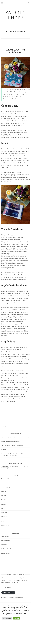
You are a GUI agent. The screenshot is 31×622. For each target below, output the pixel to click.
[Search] (28, 425)
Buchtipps (4, 544)
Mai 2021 (3, 504)
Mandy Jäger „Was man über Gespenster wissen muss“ (15, 437)
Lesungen (3, 449)
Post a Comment (27, 46)
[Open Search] (29, 2)
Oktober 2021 (4, 483)
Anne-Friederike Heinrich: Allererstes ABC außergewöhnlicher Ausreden (12, 454)
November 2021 (5, 479)
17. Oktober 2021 (5, 46)
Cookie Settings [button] (7, 618)
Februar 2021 (4, 516)
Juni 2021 (3, 500)
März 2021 (4, 512)
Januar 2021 (4, 521)
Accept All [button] (16, 618)
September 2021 (5, 487)
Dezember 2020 (5, 525)
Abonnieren (8, 592)
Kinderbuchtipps (15, 46)
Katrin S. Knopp (15, 15)
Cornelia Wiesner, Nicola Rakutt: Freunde (12, 445)
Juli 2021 (3, 495)
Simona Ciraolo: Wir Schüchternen (15, 51)
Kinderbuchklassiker (6, 549)
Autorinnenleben (5, 536)
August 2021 (4, 491)
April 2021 (4, 508)
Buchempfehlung (16, 45)
